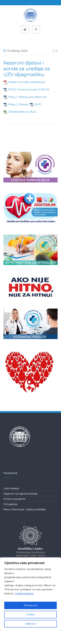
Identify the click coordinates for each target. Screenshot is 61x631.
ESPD (38, 104)
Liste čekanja (11, 488)
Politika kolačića (24, 593)
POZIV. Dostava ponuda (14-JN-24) (28, 89)
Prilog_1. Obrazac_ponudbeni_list (27, 96)
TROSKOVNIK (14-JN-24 (22, 111)
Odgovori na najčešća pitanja (20, 493)
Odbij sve (30, 623)
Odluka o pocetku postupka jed (26, 82)
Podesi (30, 614)
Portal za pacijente (14, 498)
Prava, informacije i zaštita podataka (24, 509)
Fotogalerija (10, 504)
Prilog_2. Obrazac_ (19, 104)
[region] (30, 594)
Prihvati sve (30, 605)
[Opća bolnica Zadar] (30, 15)
